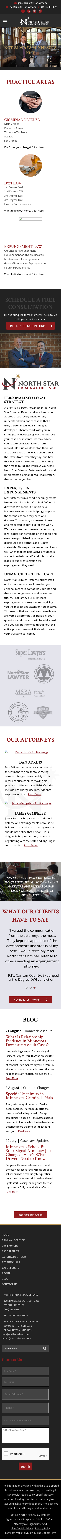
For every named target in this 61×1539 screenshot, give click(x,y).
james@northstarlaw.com (32, 3)
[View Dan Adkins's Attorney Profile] (30, 752)
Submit (25, 1466)
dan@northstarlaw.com (23, 7)
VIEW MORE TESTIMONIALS (27, 999)
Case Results (10, 1251)
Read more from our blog (30, 1214)
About (6, 1273)
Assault (8, 136)
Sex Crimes (10, 140)
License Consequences (17, 204)
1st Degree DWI (13, 187)
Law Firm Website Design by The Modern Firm (30, 1533)
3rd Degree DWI (13, 195)
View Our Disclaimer (22, 1528)
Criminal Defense (22, 119)
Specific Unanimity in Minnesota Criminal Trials (29, 1096)
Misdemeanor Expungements (21, 259)
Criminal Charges (36, 1087)
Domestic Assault (14, 128)
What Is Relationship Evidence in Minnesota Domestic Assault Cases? (27, 1041)
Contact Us (9, 1284)
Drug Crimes (11, 123)
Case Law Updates (34, 1140)
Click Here (38, 147)
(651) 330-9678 (49, 7)
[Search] (40, 11)
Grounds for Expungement (20, 250)
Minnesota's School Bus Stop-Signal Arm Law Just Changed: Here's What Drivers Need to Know (29, 1153)
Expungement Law (23, 246)
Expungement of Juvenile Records (24, 255)
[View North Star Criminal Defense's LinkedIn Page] (28, 11)
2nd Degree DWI (14, 191)
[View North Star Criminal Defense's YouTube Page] (34, 11)
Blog (5, 1279)
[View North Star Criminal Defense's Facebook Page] (23, 11)
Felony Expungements (17, 267)
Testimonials (11, 1262)
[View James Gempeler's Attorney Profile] (30, 803)
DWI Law (13, 183)
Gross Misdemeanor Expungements (25, 263)
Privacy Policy (42, 1528)
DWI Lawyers (10, 1246)
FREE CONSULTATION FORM (26, 326)
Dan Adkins (30, 762)
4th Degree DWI (13, 200)
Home (5, 1235)
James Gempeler (30, 813)
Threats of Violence (15, 132)
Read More (34, 794)
